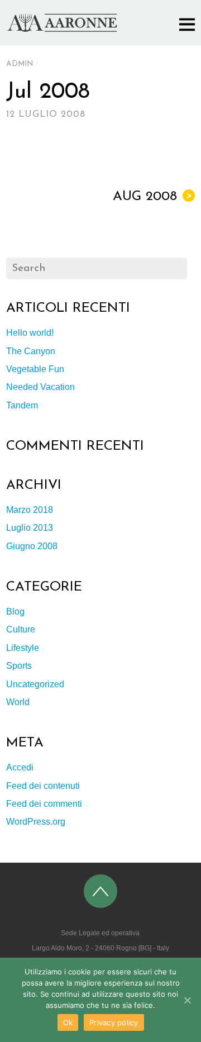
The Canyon (30, 351)
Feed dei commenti (44, 803)
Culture (20, 629)
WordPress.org (35, 821)
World (18, 702)
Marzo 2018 (29, 510)
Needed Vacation (40, 387)
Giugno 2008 (32, 546)
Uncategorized (35, 684)
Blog (15, 611)
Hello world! (30, 332)
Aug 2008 (152, 196)
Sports (19, 665)
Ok (68, 1022)
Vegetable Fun (35, 369)
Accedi (20, 767)
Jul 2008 (48, 92)
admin (19, 64)
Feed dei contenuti (43, 786)
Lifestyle (22, 648)
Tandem (22, 405)
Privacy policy (113, 1022)
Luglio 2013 (29, 527)
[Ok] (187, 1000)
